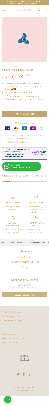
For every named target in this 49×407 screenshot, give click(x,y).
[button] (38, 10)
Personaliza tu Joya (11, 316)
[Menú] (3, 10)
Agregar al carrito (24, 114)
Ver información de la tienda (17, 142)
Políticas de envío (10, 342)
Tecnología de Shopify (24, 390)
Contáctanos (8, 334)
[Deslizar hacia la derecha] (45, 2)
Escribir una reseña (24, 294)
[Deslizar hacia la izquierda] (4, 2)
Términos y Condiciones (13, 338)
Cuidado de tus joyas (12, 320)
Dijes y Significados (11, 312)
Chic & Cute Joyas (9, 66)
